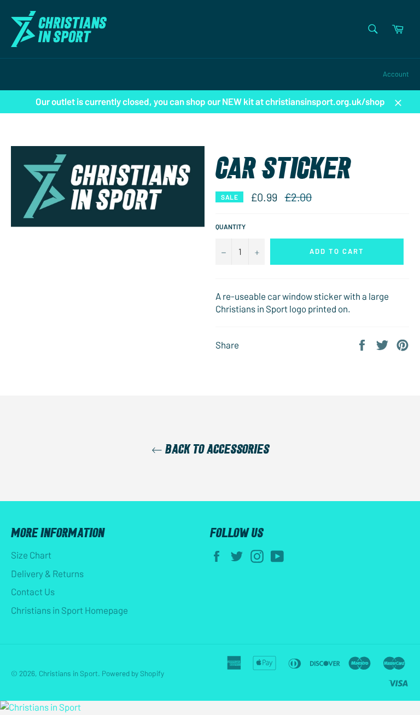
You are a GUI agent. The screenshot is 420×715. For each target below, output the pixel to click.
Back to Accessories (215, 448)
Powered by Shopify (133, 673)
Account (396, 73)
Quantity (230, 226)
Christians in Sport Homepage (69, 609)
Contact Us (33, 591)
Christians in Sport (68, 673)
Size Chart (31, 554)
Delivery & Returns (47, 573)
